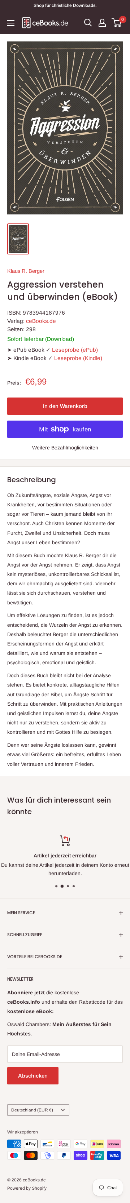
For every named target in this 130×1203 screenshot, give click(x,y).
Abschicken (33, 1076)
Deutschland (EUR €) (32, 1110)
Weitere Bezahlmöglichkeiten (65, 447)
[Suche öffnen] (88, 23)
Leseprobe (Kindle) (78, 358)
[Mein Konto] (102, 23)
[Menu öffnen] (10, 23)
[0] (116, 22)
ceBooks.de (41, 321)
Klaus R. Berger (25, 271)
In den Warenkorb (65, 406)
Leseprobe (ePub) (75, 350)
